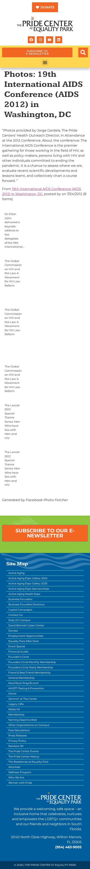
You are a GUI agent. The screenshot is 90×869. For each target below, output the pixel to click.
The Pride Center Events (23, 751)
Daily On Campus (19, 620)
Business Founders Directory (26, 604)
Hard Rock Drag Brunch (23, 683)
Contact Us (15, 614)
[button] (83, 52)
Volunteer (14, 767)
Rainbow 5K (16, 746)
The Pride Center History (23, 756)
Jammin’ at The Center (22, 698)
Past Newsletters (19, 730)
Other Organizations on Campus (28, 725)
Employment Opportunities (25, 635)
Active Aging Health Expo (24, 593)
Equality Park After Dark (23, 641)
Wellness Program (19, 772)
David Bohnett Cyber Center (26, 625)
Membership (16, 714)
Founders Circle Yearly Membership (30, 667)
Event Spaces (16, 646)
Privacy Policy (17, 740)
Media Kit (14, 709)
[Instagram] (40, 39)
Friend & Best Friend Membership (29, 672)
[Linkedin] (58, 39)
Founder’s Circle (18, 656)
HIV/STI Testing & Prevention (26, 688)
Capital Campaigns (20, 609)
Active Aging (16, 573)
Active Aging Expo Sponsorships (28, 588)
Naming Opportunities (22, 719)
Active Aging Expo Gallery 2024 (28, 578)
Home (12, 693)
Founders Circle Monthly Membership (32, 662)
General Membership (21, 677)
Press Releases (17, 735)
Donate (13, 630)
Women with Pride (20, 782)
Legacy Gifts (16, 704)
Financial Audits (18, 651)
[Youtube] (49, 39)
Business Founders (20, 599)
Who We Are (16, 777)
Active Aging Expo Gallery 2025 (27, 583)
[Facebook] (31, 39)
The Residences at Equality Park (28, 761)
